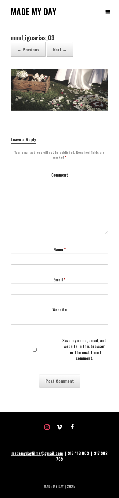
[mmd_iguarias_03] (59, 109)
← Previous (28, 49)
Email (59, 280)
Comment (59, 175)
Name (59, 249)
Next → (60, 49)
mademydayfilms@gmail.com (37, 453)
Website (59, 310)
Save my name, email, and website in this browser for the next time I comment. (84, 349)
